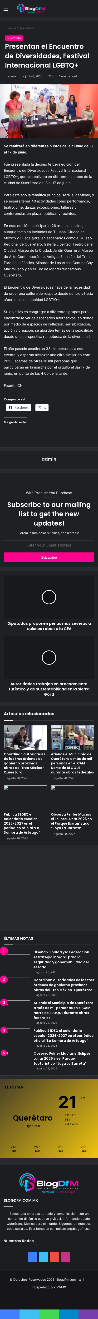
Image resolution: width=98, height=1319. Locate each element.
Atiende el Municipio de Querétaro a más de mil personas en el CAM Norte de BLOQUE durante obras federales (72, 763)
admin (12, 76)
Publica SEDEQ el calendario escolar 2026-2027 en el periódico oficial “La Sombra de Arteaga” (22, 823)
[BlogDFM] (31, 8)
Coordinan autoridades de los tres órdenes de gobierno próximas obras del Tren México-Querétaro (24, 763)
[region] (49, 890)
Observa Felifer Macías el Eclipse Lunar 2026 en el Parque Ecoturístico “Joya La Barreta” (71, 821)
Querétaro (26, 28)
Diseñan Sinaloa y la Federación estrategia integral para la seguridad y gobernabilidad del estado (61, 960)
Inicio (11, 28)
